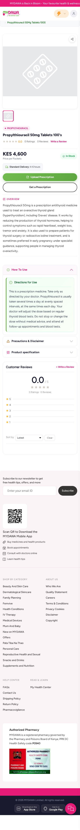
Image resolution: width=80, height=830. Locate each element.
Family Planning (12, 597)
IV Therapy (9, 614)
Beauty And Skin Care (15, 586)
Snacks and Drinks (13, 660)
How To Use (19, 269)
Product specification (25, 352)
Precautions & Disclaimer (28, 341)
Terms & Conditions (57, 603)
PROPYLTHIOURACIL (17, 128)
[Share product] (72, 39)
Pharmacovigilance (14, 709)
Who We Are (53, 586)
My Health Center (40, 687)
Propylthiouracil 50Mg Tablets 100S (26, 22)
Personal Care (11, 648)
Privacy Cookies (55, 609)
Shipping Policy (12, 698)
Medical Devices (12, 620)
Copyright (51, 620)
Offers (6, 637)
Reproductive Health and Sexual (21, 654)
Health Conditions (13, 609)
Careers (50, 597)
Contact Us (9, 692)
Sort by (10, 437)
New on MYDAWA (13, 631)
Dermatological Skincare (17, 592)
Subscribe (68, 490)
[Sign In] (73, 13)
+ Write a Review (65, 366)
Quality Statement (56, 592)
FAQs (6, 687)
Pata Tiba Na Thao (13, 643)
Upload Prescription (42, 177)
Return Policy (10, 704)
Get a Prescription (40, 187)
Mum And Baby (12, 626)
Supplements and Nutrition (18, 665)
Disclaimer (52, 614)
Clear (49, 437)
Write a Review (59, 141)
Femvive (8, 603)
